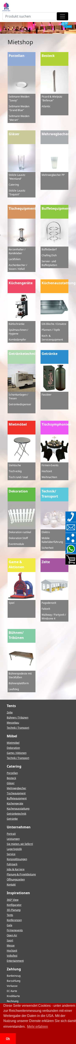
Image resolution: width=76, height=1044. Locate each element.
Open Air (12, 935)
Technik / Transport (18, 728)
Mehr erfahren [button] (37, 1026)
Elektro (46, 532)
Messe (11, 945)
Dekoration (18, 491)
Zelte (46, 562)
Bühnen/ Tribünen (16, 635)
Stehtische (15, 465)
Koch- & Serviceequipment (52, 337)
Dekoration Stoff (18, 538)
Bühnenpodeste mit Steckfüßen (20, 675)
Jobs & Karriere (15, 869)
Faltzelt (46, 609)
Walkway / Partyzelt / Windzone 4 (54, 616)
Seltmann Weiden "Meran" (19, 118)
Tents (10, 915)
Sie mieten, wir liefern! (20, 844)
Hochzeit (47, 471)
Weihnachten (49, 477)
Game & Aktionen (16, 564)
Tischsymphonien (55, 424)
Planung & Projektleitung (21, 874)
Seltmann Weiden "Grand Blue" (19, 108)
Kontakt (11, 884)
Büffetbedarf (49, 249)
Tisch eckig (15, 471)
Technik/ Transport (50, 494)
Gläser (14, 134)
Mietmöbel (18, 424)
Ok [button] (8, 1038)
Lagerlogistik (14, 849)
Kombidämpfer (17, 339)
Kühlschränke (16, 324)
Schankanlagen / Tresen (18, 396)
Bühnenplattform (19, 683)
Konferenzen (14, 920)
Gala (9, 925)
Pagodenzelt (49, 603)
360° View (12, 900)
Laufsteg (14, 689)
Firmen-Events (50, 465)
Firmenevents (15, 930)
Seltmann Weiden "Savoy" (19, 98)
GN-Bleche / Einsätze (54, 324)
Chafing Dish (49, 255)
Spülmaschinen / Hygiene (18, 331)
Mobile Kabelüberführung (52, 540)
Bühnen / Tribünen (17, 717)
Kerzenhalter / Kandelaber (17, 251)
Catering (14, 184)
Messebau (13, 722)
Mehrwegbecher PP (53, 175)
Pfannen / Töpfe (51, 330)
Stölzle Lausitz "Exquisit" (17, 192)
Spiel (11, 603)
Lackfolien (14, 259)
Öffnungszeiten (16, 879)
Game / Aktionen (16, 753)
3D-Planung (13, 910)
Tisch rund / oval (18, 477)
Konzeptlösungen (17, 859)
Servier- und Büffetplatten (49, 263)
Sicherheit (47, 548)
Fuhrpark (12, 864)
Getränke (49, 353)
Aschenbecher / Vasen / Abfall (18, 267)
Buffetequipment (55, 208)
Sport (10, 940)
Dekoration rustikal (20, 532)
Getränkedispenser (20, 404)
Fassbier (47, 394)
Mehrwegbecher (55, 134)
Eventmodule (16, 544)
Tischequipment (22, 208)
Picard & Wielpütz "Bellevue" (52, 98)
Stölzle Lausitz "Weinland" (17, 177)
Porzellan (16, 55)
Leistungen (13, 839)
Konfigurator (14, 905)
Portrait (11, 834)
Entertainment (15, 961)
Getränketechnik (22, 353)
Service (11, 854)
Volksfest (12, 955)
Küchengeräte (21, 283)
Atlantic (46, 106)
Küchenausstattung (55, 283)
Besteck (48, 55)
